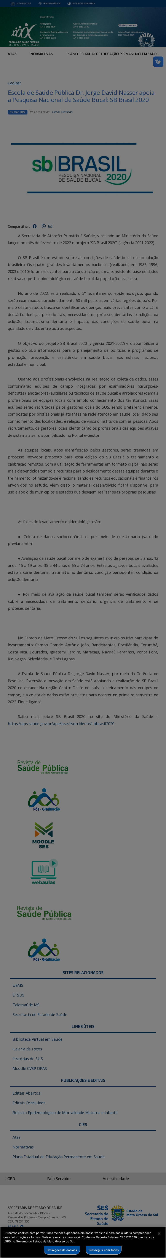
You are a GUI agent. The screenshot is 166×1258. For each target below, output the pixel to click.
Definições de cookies (62, 1250)
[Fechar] (159, 1233)
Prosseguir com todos (104, 1250)
